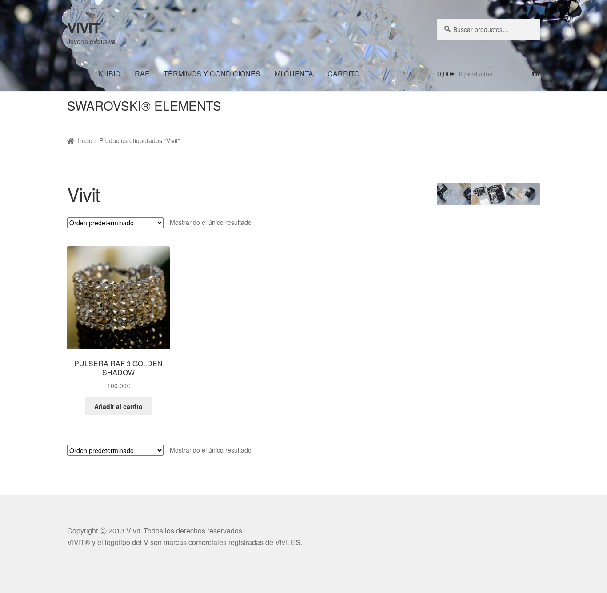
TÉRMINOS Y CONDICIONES (212, 73)
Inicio (75, 73)
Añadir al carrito (118, 406)
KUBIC (109, 73)
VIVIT (83, 27)
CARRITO (343, 73)
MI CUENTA (294, 73)
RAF (142, 73)
